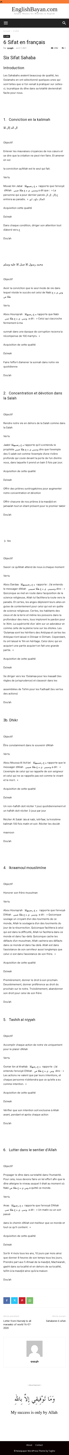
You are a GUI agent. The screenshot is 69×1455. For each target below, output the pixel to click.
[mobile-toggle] (5, 23)
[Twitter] (14, 1300)
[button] (64, 23)
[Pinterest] (22, 1300)
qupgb (10, 48)
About (29, 1445)
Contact (39, 1445)
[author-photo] (34, 1356)
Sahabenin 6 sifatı (56, 1320)
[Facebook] (6, 1300)
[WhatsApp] (29, 1300)
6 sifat (16, 31)
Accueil (6, 31)
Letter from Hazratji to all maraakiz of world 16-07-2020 (17, 1324)
